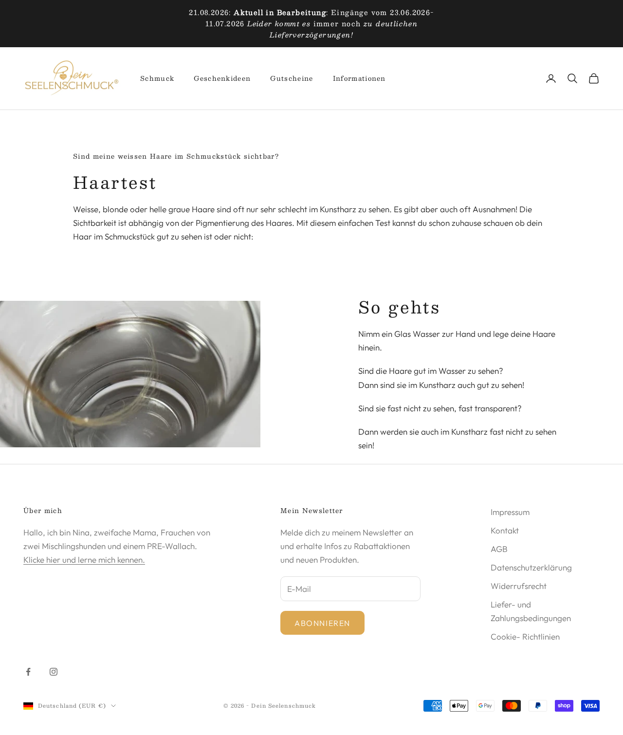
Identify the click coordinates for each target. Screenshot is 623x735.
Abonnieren (322, 623)
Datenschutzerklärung (531, 567)
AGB (499, 549)
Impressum (510, 512)
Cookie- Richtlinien (525, 636)
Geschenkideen (222, 78)
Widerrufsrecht (519, 586)
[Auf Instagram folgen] (53, 672)
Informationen (359, 78)
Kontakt (505, 530)
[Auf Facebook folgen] (28, 672)
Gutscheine (291, 78)
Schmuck (157, 78)
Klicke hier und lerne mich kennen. (84, 559)
